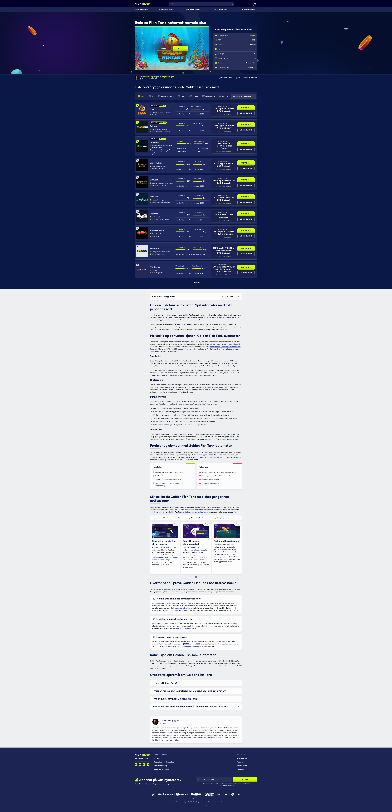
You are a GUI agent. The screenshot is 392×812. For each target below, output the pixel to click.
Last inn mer (196, 283)
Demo (163, 48)
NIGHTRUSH (241, 755)
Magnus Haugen (168, 77)
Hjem (136, 17)
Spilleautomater (220, 10)
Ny (152, 96)
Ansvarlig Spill (242, 758)
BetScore (154, 248)
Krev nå (245, 108)
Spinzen (153, 126)
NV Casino (155, 267)
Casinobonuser (165, 10)
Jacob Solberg (147, 77)
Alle (142, 96)
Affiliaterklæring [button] (227, 77)
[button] (196, 577)
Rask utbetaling (167, 96)
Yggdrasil (252, 35)
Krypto (195, 96)
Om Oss (157, 758)
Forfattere (240, 769)
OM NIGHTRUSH (160, 755)
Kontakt (240, 762)
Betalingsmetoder (192, 10)
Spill (140, 17)
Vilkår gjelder (228, 114)
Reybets (154, 213)
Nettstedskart (242, 766)
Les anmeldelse (246, 113)
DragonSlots (156, 163)
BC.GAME (154, 142)
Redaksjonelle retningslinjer (164, 762)
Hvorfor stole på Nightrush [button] (247, 77)
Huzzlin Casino (157, 230)
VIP (223, 96)
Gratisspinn (210, 96)
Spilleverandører (248, 10)
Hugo (152, 109)
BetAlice (154, 196)
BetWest (154, 180)
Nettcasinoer (140, 10)
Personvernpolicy (160, 766)
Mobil (183, 96)
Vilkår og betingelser (161, 769)
